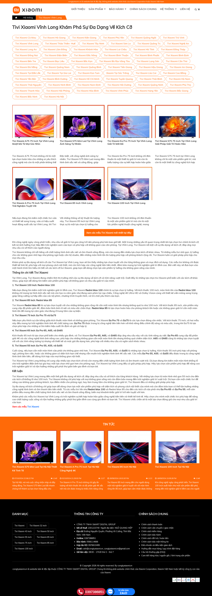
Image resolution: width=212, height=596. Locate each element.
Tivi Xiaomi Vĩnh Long (26, 43)
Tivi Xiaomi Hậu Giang (151, 67)
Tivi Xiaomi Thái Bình (151, 78)
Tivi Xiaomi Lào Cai (146, 73)
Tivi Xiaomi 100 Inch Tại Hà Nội (172, 466)
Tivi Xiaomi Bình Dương (55, 78)
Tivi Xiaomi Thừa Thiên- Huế (60, 43)
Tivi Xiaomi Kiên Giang (84, 37)
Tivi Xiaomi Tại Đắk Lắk (27, 73)
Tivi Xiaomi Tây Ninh (93, 43)
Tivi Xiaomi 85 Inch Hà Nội (121, 466)
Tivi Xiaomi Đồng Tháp (173, 49)
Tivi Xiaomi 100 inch (24, 548)
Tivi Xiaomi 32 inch (38, 525)
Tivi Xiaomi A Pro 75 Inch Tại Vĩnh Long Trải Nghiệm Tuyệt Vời (33, 204)
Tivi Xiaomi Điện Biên (56, 55)
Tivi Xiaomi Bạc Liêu (53, 61)
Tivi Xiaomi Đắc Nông (85, 55)
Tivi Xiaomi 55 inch (23, 537)
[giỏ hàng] (199, 9)
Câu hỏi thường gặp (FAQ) (153, 552)
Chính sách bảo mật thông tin (155, 541)
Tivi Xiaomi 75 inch (23, 543)
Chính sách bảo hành (151, 535)
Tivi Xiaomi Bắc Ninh (26, 96)
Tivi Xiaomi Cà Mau (25, 37)
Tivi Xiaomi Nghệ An (178, 43)
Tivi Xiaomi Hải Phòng (58, 90)
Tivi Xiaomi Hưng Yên (146, 90)
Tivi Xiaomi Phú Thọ (180, 84)
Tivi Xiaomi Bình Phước (147, 55)
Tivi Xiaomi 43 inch (23, 531)
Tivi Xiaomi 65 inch (45, 537)
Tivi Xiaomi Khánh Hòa (86, 49)
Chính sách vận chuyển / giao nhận (157, 528)
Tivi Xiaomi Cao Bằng (174, 73)
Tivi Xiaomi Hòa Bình (88, 90)
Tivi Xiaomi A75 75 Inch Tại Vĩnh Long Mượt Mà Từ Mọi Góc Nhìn (33, 142)
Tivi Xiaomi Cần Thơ (176, 61)
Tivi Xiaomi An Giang (181, 67)
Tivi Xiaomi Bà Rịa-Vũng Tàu (114, 61)
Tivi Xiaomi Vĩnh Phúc (117, 90)
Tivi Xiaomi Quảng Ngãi (143, 37)
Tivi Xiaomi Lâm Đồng (55, 49)
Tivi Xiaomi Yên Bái (25, 78)
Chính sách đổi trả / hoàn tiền (154, 538)
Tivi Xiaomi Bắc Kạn (81, 61)
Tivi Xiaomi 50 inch (45, 531)
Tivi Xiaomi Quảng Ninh (150, 84)
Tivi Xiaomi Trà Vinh (173, 37)
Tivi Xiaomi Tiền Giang (120, 67)
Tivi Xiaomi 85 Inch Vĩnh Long (76, 203)
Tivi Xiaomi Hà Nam (179, 78)
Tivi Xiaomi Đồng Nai (26, 55)
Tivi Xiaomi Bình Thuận (116, 55)
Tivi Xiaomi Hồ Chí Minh (86, 78)
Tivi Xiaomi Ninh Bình (59, 84)
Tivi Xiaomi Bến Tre (25, 61)
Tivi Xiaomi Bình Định (177, 55)
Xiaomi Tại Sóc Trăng (117, 73)
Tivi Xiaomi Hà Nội (54, 96)
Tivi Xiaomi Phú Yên (113, 37)
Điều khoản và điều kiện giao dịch (156, 545)
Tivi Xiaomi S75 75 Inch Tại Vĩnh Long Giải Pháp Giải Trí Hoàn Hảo (175, 142)
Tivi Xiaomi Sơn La (121, 43)
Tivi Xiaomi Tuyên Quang (119, 78)
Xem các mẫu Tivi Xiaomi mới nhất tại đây (108, 232)
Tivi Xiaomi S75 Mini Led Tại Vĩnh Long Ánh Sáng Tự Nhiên (81, 142)
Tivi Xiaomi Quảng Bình (88, 67)
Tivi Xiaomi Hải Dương (119, 84)
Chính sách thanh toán (151, 524)
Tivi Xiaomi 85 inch (45, 543)
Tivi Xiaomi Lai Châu (116, 49)
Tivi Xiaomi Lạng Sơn (148, 61)
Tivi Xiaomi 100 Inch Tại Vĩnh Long (126, 203)
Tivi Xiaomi (33, 406)
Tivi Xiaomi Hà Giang (54, 37)
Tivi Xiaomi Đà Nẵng (26, 67)
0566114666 (92, 541)
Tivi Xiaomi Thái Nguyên (28, 84)
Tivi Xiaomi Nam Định (89, 84)
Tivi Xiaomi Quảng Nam (57, 67)
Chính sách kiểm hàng (151, 531)
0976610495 (94, 545)
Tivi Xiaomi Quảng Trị (148, 43)
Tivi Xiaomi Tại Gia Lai (59, 73)
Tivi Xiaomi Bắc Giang (176, 90)
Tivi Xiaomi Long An (26, 49)
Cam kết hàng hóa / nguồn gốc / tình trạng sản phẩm (165, 555)
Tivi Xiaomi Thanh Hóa (27, 90)
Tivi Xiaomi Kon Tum (89, 73)
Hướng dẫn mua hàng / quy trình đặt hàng (160, 548)
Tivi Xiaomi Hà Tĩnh (143, 49)
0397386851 (90, 538)
